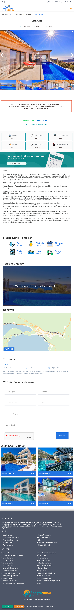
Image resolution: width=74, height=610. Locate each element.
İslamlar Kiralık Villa (9, 581)
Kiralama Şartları (44, 537)
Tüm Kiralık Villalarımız (37, 124)
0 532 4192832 (67, 2)
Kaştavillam (39, 599)
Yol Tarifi (9, 349)
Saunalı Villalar (7, 578)
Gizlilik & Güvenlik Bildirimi (47, 542)
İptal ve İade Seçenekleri (11, 537)
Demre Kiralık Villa (44, 575)
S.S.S (39, 540)
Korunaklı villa (7, 563)
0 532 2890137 (54, 2)
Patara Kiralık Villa (44, 578)
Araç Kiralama (7, 535)
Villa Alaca (39, 14)
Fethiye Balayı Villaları (10, 575)
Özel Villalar (42, 555)
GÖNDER (62, 436)
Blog (40, 583)
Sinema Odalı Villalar (9, 570)
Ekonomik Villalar (44, 560)
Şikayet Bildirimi (44, 545)
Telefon (20, 606)
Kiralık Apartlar (7, 560)
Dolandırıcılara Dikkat (10, 540)
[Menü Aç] (70, 7)
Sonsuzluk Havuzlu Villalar (12, 573)
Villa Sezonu (27, 599)
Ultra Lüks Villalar (44, 563)
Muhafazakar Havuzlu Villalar (13, 583)
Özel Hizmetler (7, 542)
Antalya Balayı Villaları (10, 568)
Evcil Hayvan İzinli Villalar (47, 553)
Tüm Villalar (17, 14)
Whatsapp (29, 120)
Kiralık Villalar (43, 558)
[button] (72, 32)
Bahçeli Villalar (7, 565)
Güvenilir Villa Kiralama (46, 573)
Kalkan (28, 14)
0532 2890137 (43, 120)
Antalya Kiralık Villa (45, 565)
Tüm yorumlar (7, 545)
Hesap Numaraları (44, 535)
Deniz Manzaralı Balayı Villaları (49, 581)
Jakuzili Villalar (7, 558)
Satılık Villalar (43, 568)
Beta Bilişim (49, 607)
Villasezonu (40, 607)
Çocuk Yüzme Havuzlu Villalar (13, 555)
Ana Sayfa (5, 14)
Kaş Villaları (42, 570)
